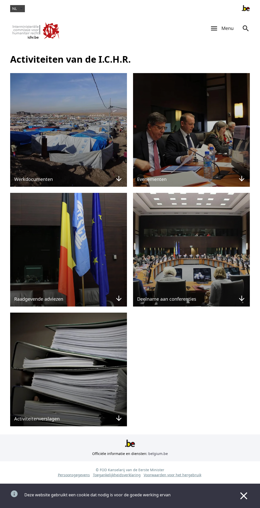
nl (14, 8)
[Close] (244, 496)
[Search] (246, 33)
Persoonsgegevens (74, 474)
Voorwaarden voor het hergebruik (172, 474)
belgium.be (158, 453)
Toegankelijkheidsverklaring (117, 474)
